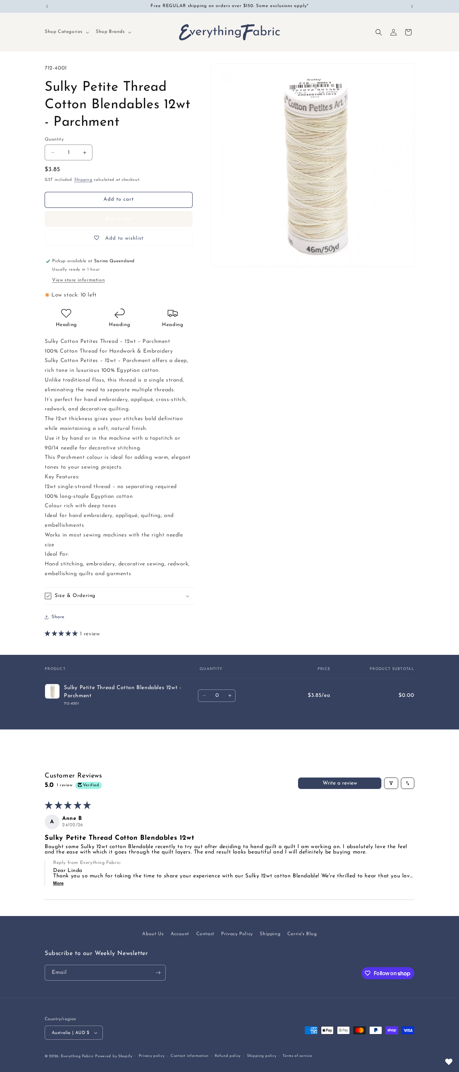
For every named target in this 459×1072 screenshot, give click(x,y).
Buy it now (119, 219)
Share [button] (58, 617)
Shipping (83, 180)
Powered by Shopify (113, 1056)
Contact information (189, 1056)
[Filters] (391, 783)
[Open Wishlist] (449, 1062)
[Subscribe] (158, 973)
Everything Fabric (77, 1056)
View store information (78, 280)
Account (180, 934)
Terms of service (297, 1056)
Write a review (340, 783)
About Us (153, 934)
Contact (205, 934)
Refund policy (228, 1056)
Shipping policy (262, 1056)
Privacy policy (152, 1056)
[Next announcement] (412, 6)
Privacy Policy (237, 934)
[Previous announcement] (47, 6)
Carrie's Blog (302, 934)
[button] (66, 32)
